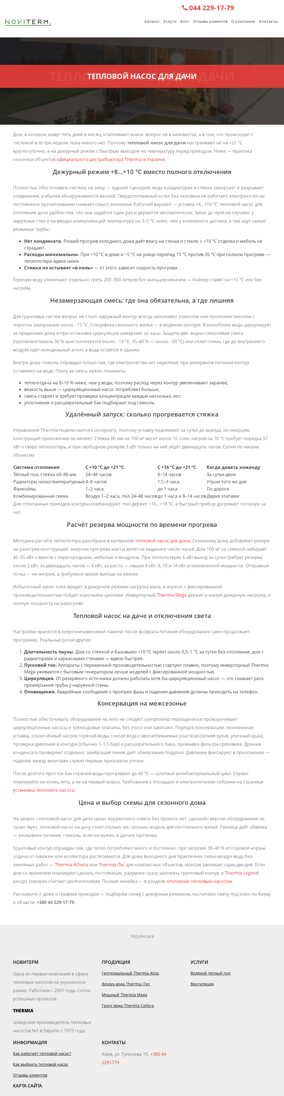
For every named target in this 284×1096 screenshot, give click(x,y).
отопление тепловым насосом (199, 881)
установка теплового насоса (43, 790)
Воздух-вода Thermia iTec (126, 984)
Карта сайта (27, 1086)
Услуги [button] (170, 21)
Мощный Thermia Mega (124, 994)
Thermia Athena (71, 865)
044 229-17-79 (210, 7)
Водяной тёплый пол (210, 973)
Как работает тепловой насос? (42, 1053)
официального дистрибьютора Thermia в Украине (111, 159)
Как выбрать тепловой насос (40, 1064)
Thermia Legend (241, 873)
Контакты (268, 21)
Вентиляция (202, 984)
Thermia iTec (112, 865)
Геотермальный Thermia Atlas (130, 973)
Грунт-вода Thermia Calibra (128, 1005)
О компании (243, 21)
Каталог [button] (152, 21)
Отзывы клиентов (210, 21)
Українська (142, 936)
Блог (184, 21)
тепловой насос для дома (162, 541)
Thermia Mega (172, 595)
